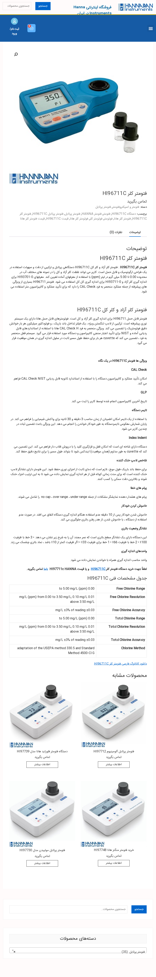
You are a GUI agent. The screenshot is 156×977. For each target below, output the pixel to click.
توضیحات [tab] (135, 232)
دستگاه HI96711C (124, 213)
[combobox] (77, 950)
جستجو (43, 6)
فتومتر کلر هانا (122, 218)
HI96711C (98, 569)
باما (46, 569)
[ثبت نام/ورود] (14, 21)
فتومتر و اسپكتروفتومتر (125, 207)
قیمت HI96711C (57, 218)
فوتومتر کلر (96, 218)
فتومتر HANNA (92, 213)
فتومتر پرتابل (103, 207)
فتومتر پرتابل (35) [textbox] (79, 952)
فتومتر (106, 213)
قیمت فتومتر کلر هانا (32, 218)
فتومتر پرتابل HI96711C (47, 213)
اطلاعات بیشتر (114, 764)
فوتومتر (108, 218)
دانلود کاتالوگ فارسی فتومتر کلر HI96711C (120, 663)
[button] (150, 28)
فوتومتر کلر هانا (79, 218)
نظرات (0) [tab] (116, 232)
